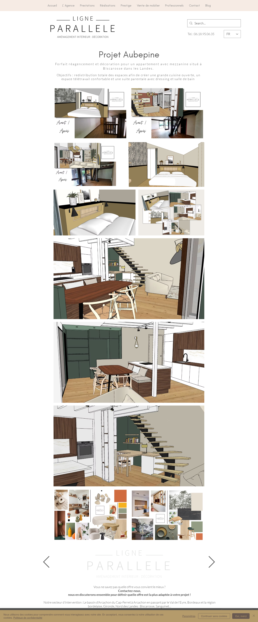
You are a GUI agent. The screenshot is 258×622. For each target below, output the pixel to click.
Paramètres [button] (188, 616)
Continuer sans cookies (214, 616)
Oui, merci (241, 616)
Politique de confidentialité (27, 617)
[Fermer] (254, 616)
